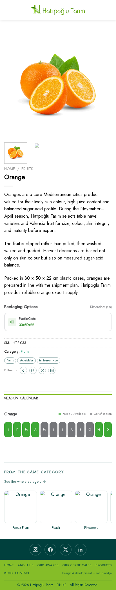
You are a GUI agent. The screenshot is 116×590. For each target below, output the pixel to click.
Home (9, 169)
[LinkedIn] (51, 370)
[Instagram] (33, 370)
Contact (22, 573)
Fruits (27, 169)
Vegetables (27, 360)
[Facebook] (23, 370)
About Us (25, 565)
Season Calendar (21, 398)
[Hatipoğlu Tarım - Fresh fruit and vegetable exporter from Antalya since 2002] (58, 10)
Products (103, 565)
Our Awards (47, 565)
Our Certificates (77, 565)
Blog (8, 573)
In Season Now (48, 360)
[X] (42, 370)
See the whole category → (25, 481)
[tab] (58, 399)
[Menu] (7, 10)
